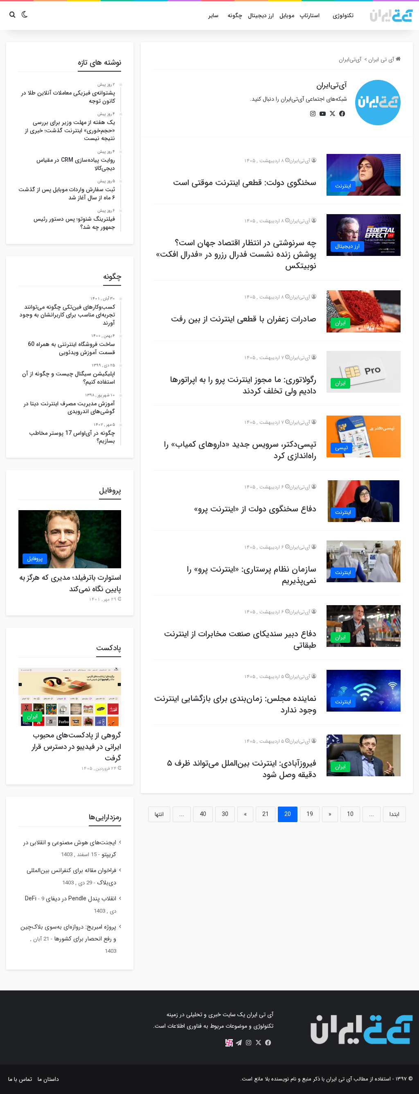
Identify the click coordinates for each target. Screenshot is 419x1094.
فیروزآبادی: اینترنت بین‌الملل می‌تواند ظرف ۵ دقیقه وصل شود (241, 769)
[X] (332, 114)
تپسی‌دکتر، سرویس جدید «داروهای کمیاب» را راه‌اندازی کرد (240, 450)
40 (203, 814)
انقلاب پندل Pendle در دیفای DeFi (70, 899)
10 (350, 814)
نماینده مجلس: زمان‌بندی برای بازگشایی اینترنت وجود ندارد (235, 704)
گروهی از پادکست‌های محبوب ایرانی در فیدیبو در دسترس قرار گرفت (76, 747)
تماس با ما (20, 1079)
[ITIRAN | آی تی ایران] (391, 15)
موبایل (286, 15)
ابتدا (394, 814)
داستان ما (48, 1079)
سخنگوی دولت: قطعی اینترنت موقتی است (244, 182)
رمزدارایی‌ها (105, 817)
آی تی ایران (382, 59)
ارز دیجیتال (261, 15)
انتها (159, 814)
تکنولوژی (343, 15)
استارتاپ (310, 15)
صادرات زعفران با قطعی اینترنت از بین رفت (243, 319)
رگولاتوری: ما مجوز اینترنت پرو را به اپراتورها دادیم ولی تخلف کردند (243, 385)
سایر (213, 15)
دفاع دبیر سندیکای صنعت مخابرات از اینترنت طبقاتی (240, 640)
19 (309, 814)
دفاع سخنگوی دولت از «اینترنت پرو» (255, 509)
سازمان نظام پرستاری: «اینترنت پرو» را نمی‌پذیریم (251, 575)
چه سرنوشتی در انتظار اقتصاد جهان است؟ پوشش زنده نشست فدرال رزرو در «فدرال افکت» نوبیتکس (236, 254)
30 (225, 814)
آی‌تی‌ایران (331, 85)
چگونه (235, 15)
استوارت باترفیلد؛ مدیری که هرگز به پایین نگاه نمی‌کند (70, 583)
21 (265, 814)
